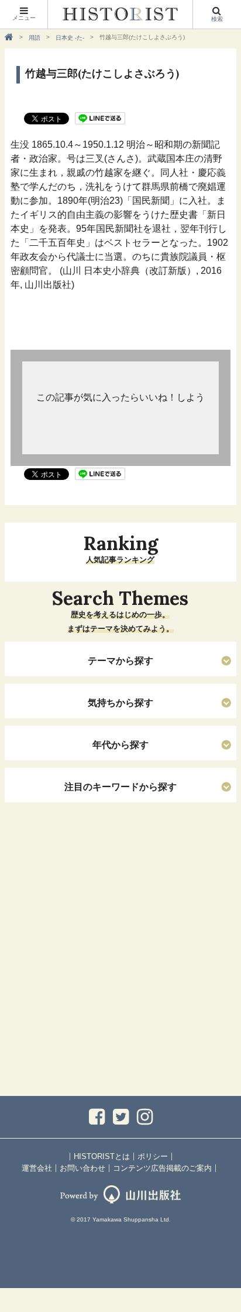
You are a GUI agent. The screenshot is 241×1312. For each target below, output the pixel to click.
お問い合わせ (82, 1168)
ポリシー (152, 1156)
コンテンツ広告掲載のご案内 (162, 1168)
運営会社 (37, 1168)
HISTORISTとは (102, 1156)
